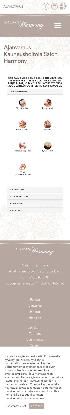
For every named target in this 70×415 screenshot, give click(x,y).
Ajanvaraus (13, 6)
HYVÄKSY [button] (36, 406)
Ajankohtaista (35, 340)
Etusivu (35, 300)
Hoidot (35, 312)
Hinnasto (35, 318)
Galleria (35, 346)
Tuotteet (35, 333)
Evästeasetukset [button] (16, 406)
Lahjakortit (35, 327)
